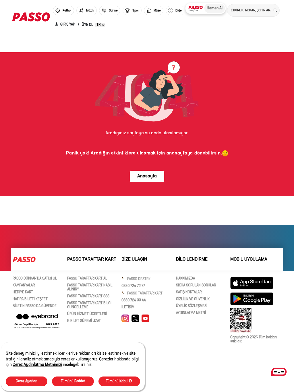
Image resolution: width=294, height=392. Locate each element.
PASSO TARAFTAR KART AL (87, 278)
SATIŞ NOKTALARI (189, 292)
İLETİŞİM (127, 307)
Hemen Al (215, 8)
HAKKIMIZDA (185, 278)
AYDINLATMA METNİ (191, 313)
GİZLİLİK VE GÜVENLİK (193, 299)
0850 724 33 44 (133, 300)
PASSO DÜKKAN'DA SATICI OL (35, 278)
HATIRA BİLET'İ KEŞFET (30, 299)
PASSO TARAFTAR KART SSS (88, 296)
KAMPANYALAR (24, 285)
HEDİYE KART (23, 292)
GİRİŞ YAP (67, 24)
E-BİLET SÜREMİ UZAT (84, 321)
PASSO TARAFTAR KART (144, 293)
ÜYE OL (87, 25)
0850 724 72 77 (133, 286)
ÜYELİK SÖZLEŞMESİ (191, 306)
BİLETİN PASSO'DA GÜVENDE (35, 306)
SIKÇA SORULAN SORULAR (196, 285)
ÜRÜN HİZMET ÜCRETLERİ (87, 314)
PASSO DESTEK (138, 279)
